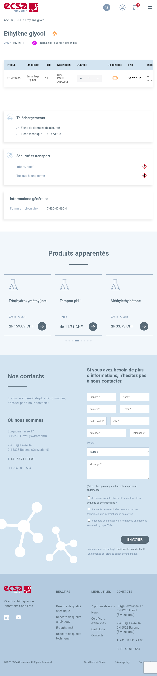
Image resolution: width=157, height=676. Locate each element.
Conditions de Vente (95, 662)
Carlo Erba (98, 629)
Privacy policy (122, 662)
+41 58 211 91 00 (22, 459)
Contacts (97, 635)
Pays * (91, 443)
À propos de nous (103, 606)
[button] (66, 340)
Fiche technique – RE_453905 (41, 134)
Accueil (9, 20)
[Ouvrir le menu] (150, 7)
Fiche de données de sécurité (40, 128)
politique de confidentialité (101, 502)
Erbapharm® (65, 628)
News (95, 612)
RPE (19, 20)
